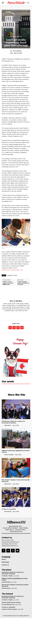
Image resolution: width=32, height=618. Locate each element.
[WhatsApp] (22, 327)
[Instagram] (8, 550)
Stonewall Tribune (7, 575)
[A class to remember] (16, 497)
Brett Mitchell (7, 511)
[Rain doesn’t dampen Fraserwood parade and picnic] (16, 468)
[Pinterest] (18, 327)
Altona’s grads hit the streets (11, 602)
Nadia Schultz (7, 425)
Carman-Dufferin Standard (9, 609)
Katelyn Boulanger (9, 454)
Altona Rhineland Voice (8, 604)
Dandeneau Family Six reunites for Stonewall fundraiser (13, 422)
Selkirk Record (6, 582)
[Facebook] (10, 327)
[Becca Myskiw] (16, 294)
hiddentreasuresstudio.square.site (12, 270)
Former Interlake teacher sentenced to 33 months (23, 283)
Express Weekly (16, 36)
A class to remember (9, 509)
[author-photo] (3, 425)
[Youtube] (17, 550)
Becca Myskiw (17, 51)
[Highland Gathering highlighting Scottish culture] (16, 438)
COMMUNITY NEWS (12, 275)
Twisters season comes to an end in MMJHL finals (8, 283)
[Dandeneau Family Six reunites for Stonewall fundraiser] (16, 409)
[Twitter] (14, 327)
